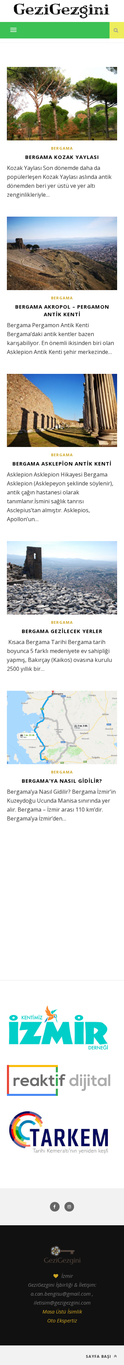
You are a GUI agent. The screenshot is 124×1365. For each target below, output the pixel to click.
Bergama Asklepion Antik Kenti (62, 463)
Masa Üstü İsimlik (62, 1311)
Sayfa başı (99, 1356)
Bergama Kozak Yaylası (62, 156)
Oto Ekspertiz (62, 1320)
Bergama (62, 148)
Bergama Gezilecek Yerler (62, 631)
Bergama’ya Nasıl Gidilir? (62, 780)
